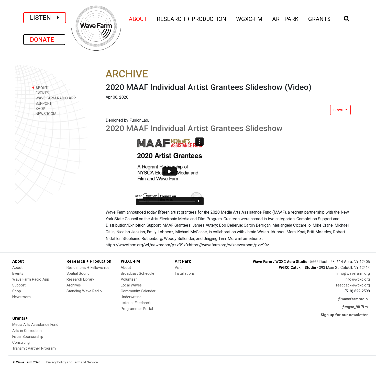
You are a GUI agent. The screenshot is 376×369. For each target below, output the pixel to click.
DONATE (44, 39)
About (17, 268)
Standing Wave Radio (84, 291)
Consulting (21, 342)
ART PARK (286, 18)
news (339, 109)
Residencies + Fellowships (88, 268)
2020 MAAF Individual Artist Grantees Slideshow (194, 128)
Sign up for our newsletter (344, 315)
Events (17, 273)
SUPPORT (43, 103)
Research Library (80, 279)
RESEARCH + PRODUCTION (191, 18)
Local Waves (131, 285)
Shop (16, 291)
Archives (74, 285)
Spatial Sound (78, 273)
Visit (178, 268)
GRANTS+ (321, 18)
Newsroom (21, 297)
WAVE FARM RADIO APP (55, 98)
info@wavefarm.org (353, 273)
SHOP (40, 109)
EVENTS (42, 93)
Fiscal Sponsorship (27, 337)
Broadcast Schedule (137, 273)
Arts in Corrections (27, 331)
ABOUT (138, 18)
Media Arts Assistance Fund (35, 324)
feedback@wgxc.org (353, 285)
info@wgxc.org (357, 279)
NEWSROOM (45, 114)
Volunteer (129, 279)
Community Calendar (138, 291)
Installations (185, 273)
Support (19, 285)
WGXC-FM (249, 18)
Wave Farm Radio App (30, 279)
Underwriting (131, 297)
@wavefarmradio (353, 299)
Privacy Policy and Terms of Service (72, 362)
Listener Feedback (136, 303)
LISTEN (43, 17)
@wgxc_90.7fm (355, 307)
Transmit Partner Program (34, 348)
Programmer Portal (137, 309)
